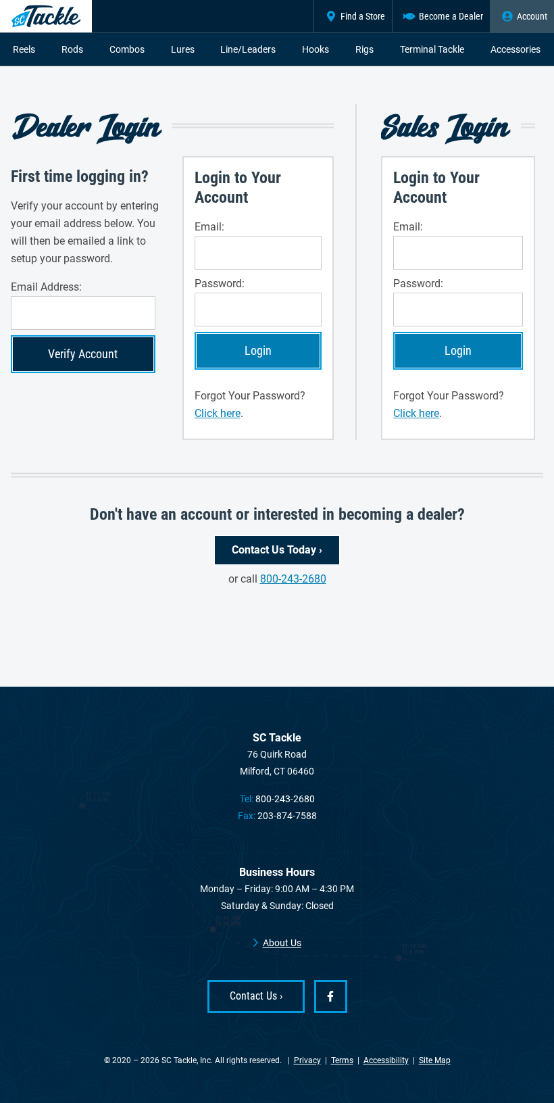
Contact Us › (256, 995)
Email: (209, 226)
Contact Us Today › (277, 549)
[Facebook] (330, 996)
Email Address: (46, 286)
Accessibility (386, 1060)
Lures (183, 49)
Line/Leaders (248, 49)
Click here (218, 413)
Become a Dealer (451, 16)
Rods (72, 49)
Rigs (364, 49)
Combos (127, 49)
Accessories (515, 49)
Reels (24, 49)
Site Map (435, 1060)
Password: (220, 283)
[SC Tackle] (46, 16)
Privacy (307, 1060)
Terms (342, 1060)
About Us (282, 942)
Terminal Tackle (432, 49)
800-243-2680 (293, 578)
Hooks (315, 49)
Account (532, 16)
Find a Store (363, 16)
